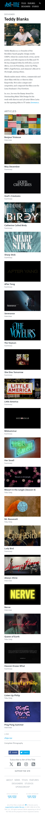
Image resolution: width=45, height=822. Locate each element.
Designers (25, 6)
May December (12, 166)
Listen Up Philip (12, 695)
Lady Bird (9, 548)
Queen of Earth (12, 636)
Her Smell (9, 460)
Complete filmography (13, 743)
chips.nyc (8, 738)
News (17, 779)
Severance (35, 103)
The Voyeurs (10, 342)
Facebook (19, 764)
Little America (11, 401)
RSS (33, 764)
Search (39, 3)
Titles (23, 3)
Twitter (11, 764)
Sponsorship (23, 786)
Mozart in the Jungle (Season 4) (20, 489)
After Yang (9, 284)
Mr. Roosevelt (11, 519)
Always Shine (11, 577)
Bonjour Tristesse (12, 137)
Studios (35, 6)
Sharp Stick (10, 254)
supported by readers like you (14, 807)
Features (31, 3)
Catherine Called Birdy (15, 225)
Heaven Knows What (14, 666)
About (9, 779)
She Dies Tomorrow (13, 372)
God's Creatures (12, 196)
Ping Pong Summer (14, 724)
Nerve (7, 607)
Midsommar (10, 430)
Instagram (26, 764)
